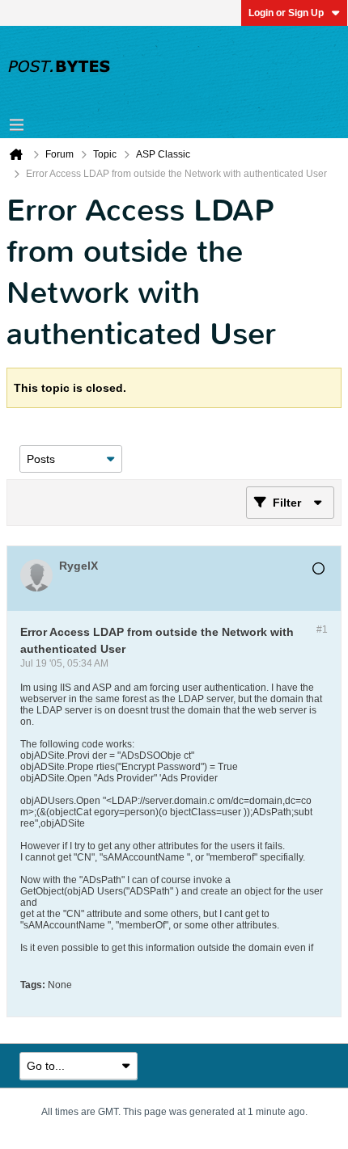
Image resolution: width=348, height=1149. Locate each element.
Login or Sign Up (286, 13)
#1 (322, 629)
